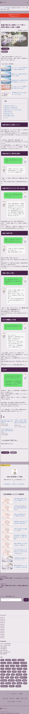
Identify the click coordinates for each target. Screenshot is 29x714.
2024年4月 (2, 632)
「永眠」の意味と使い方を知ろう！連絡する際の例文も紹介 (7, 430)
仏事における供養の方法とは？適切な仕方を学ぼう (20, 515)
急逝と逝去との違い (9, 113)
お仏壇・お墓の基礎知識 (5, 643)
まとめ (6, 117)
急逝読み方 (5, 51)
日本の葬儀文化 (3, 648)
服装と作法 (12, 698)
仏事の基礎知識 (7, 7)
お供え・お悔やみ (11, 701)
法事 (8, 674)
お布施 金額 (21, 660)
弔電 (24, 671)
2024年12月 (2, 619)
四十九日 (20, 668)
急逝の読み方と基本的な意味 (11, 107)
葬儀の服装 (4, 680)
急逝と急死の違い (8, 111)
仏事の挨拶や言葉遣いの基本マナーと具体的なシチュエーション (20, 500)
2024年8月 (2, 626)
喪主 (3, 668)
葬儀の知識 (11, 680)
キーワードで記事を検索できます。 (8, 596)
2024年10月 (2, 622)
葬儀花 (24, 680)
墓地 (9, 671)
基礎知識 (18, 698)
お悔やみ (3, 663)
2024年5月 (2, 631)
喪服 (14, 668)
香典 (25, 683)
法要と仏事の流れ (4, 650)
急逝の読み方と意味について (11, 105)
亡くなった (16, 663)
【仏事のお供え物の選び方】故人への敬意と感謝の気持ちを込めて (20, 507)
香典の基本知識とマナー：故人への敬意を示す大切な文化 (20, 566)
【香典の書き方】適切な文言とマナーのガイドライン (20, 558)
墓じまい (3, 671)
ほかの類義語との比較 (9, 115)
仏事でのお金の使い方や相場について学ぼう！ (20, 529)
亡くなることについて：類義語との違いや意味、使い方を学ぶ (7, 421)
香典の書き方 (4, 686)
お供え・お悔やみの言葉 (5, 645)
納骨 (7, 677)
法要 (13, 674)
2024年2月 (2, 636)
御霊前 (3, 674)
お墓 (3, 660)
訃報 (14, 683)
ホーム (1, 7)
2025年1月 (2, 617)
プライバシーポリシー (4, 711)
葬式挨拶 (8, 683)
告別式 (12, 666)
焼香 (25, 674)
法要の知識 (19, 674)
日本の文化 (19, 701)
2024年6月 (2, 629)
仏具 (3, 666)
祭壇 (3, 677)
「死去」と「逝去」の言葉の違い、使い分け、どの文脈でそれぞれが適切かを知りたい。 (20, 422)
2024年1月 (2, 637)
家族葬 (14, 671)
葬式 (3, 683)
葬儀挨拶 (18, 680)
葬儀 (17, 677)
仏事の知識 (24, 663)
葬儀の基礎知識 (3, 653)
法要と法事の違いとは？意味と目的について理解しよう (20, 544)
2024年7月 (2, 627)
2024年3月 (2, 634)
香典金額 (18, 686)
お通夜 (9, 663)
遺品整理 (20, 683)
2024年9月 (2, 624)
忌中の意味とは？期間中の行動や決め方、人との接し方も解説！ (20, 537)
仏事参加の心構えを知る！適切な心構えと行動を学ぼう (20, 522)
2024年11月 (2, 621)
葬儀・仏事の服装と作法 (5, 652)
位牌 (7, 666)
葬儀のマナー (23, 677)
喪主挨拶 (8, 668)
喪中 (18, 666)
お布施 (14, 660)
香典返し (12, 686)
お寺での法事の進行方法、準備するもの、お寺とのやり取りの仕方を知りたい (20, 551)
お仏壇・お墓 (5, 698)
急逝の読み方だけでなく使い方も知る (13, 109)
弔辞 (20, 671)
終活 (12, 677)
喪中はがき (24, 666)
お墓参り (8, 660)
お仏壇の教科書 (8, 713)
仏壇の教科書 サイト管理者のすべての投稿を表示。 (14, 484)
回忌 (25, 668)
